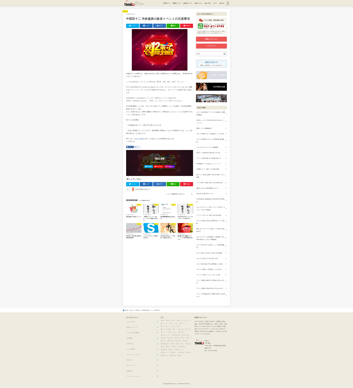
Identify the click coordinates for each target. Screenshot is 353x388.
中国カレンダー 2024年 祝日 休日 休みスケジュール (210, 121)
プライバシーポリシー (133, 376)
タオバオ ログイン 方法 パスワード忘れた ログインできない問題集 (210, 208)
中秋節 (164, 338)
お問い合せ (130, 343)
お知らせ (221, 3)
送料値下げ (165, 355)
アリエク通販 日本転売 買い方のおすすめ (209, 288)
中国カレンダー (166, 335)
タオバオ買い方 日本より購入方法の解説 (209, 253)
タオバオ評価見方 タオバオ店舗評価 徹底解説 (210, 140)
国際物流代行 (165, 343)
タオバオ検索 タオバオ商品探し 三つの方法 (210, 134)
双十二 (138, 147)
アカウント (165, 323)
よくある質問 (130, 349)
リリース (164, 332)
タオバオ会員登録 (166, 329)
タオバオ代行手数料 (132, 332)
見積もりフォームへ (211, 39)
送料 (189, 352)
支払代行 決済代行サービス (205, 193)
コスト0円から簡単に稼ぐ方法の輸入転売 (209, 182)
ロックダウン (173, 332)
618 (163, 320)
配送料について (188, 3)
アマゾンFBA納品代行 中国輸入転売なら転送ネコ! (210, 295)
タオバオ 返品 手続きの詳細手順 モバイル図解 (210, 222)
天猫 (173, 343)
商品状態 (171, 341)
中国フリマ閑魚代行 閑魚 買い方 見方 (208, 152)
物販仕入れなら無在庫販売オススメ (207, 188)
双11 (183, 338)
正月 (169, 346)
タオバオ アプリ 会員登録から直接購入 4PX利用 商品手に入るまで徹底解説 (210, 238)
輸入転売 (182, 352)
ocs (174, 320)
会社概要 (129, 338)
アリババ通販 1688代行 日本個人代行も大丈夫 (210, 282)
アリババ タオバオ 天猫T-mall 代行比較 (208, 215)
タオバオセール (166, 326)
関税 (180, 355)
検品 (163, 346)
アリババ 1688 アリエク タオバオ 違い (208, 275)
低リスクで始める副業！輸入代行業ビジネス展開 (210, 176)
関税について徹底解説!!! (204, 128)
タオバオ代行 (139, 138)
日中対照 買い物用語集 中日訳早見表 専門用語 (210, 200)
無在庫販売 (183, 346)
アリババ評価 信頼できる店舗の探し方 (208, 158)
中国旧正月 (186, 335)
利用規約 (129, 371)
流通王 (175, 346)
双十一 (189, 338)
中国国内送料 (177, 335)
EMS (169, 320)
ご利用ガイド (166, 3)
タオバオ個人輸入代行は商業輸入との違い (209, 264)
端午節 (172, 349)
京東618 (171, 338)
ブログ (215, 3)
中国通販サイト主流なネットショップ (208, 163)
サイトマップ (130, 365)
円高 (178, 338)
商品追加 (179, 341)
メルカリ (189, 329)
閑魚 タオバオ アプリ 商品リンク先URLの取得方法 (210, 230)
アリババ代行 (174, 323)
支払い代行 (208, 3)
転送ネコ (174, 352)
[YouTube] (158, 166)
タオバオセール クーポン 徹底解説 (207, 147)
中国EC (182, 332)
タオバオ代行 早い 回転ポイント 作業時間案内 (210, 246)
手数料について (177, 3)
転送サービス (198, 3)
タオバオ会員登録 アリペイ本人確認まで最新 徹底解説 (210, 113)
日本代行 (189, 343)
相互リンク (130, 360)
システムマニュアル (132, 354)
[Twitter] (148, 166)
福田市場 (164, 349)
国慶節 (186, 341)
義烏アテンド (180, 349)
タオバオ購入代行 (179, 329)
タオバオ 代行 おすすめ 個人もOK (207, 258)
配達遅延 (173, 355)
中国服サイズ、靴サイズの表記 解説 (207, 169)
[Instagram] (169, 166)
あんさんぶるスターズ (184, 320)
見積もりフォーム (132, 327)
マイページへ (211, 46)
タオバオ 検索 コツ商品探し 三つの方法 (209, 269)
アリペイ (183, 323)
